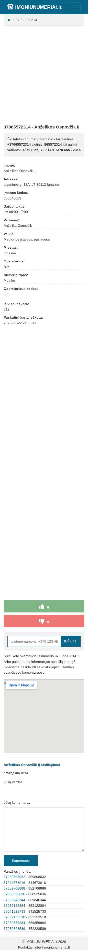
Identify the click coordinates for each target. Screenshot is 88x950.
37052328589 (14, 929)
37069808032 (14, 877)
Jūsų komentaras (17, 802)
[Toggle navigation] (74, 7)
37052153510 (14, 917)
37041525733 (14, 911)
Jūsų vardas (13, 782)
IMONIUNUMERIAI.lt (38, 7)
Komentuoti (21, 861)
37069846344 (14, 900)
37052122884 (14, 905)
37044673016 (14, 883)
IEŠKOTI (70, 641)
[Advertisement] (44, 74)
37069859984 (14, 923)
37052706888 (14, 888)
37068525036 (14, 894)
